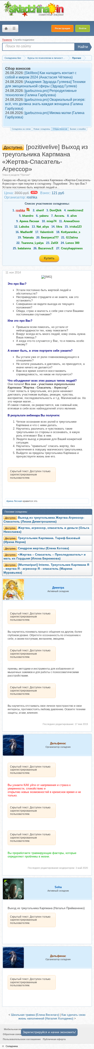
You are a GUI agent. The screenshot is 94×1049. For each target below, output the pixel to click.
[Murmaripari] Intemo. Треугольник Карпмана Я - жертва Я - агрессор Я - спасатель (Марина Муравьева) (46, 568)
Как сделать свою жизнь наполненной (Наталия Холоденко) (52, 1016)
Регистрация (62, 28)
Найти (83, 47)
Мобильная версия (15, 1029)
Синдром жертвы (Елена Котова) (43, 548)
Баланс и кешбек (78, 129)
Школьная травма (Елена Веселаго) (35, 1014)
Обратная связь (12, 1034)
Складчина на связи (21, 129)
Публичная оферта (54, 1039)
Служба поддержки (23, 39)
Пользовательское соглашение (22, 1039)
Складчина (12, 1046)
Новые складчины (41, 129)
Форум (6, 28)
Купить (49, 258)
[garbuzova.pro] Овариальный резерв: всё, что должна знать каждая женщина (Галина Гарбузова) (45, 104)
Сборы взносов (60, 129)
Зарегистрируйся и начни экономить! (49, 1032)
